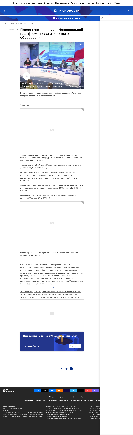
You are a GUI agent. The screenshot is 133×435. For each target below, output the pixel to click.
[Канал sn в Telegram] (73, 390)
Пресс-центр (63, 400)
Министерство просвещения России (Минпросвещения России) (59, 297)
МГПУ (23, 294)
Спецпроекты (28, 400)
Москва (37, 291)
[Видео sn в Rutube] (66, 390)
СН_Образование (26, 291)
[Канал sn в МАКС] (37, 390)
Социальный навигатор (28, 297)
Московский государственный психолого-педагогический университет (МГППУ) (53, 294)
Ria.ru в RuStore (89, 400)
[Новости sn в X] (80, 390)
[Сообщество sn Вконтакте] (52, 390)
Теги (82, 397)
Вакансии (6, 410)
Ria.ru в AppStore (76, 400)
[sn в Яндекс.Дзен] (44, 390)
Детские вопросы (65, 397)
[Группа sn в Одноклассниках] (59, 390)
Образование (53, 397)
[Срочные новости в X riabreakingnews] (88, 390)
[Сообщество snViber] (95, 390)
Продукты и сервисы (50, 400)
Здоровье (76, 397)
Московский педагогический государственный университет (61, 291)
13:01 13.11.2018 (8, 23)
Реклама (38, 400)
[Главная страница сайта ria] (66, 11)
